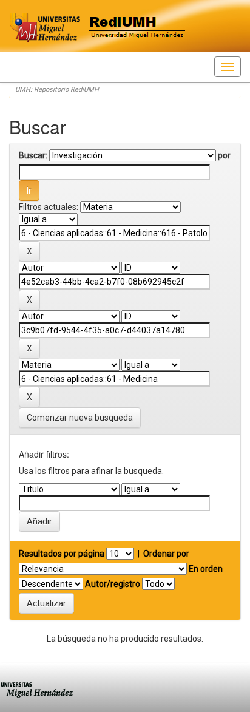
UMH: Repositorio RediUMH (57, 89)
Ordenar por (166, 553)
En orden (206, 569)
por (224, 155)
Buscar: (33, 155)
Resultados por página (61, 553)
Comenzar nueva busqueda (80, 417)
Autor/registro (112, 584)
